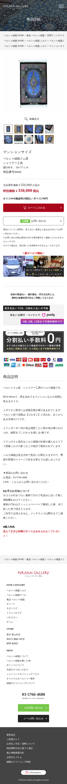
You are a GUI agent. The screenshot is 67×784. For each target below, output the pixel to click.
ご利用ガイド (13, 739)
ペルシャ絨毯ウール (16, 595)
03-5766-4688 (20, 477)
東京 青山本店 (13, 634)
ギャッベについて (15, 665)
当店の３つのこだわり (17, 669)
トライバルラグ (14, 613)
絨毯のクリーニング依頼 (19, 761)
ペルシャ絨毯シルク (16, 590)
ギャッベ (11, 604)
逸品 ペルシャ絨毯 (35, 35)
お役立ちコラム (14, 757)
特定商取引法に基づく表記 (20, 748)
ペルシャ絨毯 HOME (14, 35)
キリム (10, 622)
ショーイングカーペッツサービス (23, 674)
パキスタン (12, 617)
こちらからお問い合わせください (30, 482)
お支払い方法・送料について (21, 743)
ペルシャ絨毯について (17, 656)
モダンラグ (12, 608)
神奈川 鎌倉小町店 (16, 639)
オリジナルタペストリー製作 (21, 678)
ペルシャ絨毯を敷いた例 (19, 660)
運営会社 (11, 735)
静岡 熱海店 (12, 643)
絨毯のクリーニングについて (21, 683)
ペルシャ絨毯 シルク (36, 40)
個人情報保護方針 (15, 752)
